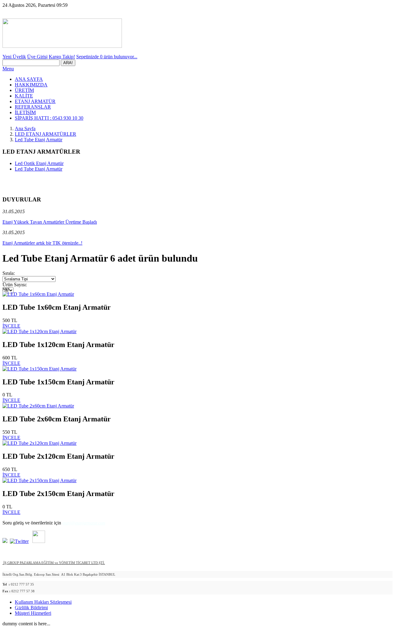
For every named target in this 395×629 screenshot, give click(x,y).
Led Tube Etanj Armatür (38, 139)
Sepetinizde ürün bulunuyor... (106, 56)
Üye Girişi (37, 56)
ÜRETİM (24, 90)
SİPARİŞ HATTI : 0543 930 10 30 (49, 118)
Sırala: (8, 273)
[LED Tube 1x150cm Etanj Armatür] (39, 368)
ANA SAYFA (29, 79)
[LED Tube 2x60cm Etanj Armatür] (38, 405)
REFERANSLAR (33, 107)
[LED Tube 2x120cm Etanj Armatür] (39, 443)
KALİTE (24, 95)
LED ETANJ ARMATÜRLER (45, 134)
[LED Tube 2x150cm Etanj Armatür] (39, 480)
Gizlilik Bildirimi (31, 607)
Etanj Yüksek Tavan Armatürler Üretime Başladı (49, 222)
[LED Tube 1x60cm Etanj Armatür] (38, 294)
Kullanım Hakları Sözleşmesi (43, 602)
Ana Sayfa (25, 128)
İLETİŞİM (25, 112)
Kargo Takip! (62, 56)
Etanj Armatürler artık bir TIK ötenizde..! (42, 243)
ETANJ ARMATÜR (35, 101)
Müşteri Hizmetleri (33, 613)
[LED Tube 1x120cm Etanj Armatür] (39, 331)
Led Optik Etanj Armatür (39, 163)
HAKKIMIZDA (31, 84)
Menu (8, 68)
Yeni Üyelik (14, 56)
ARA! (68, 62)
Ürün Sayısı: (14, 284)
